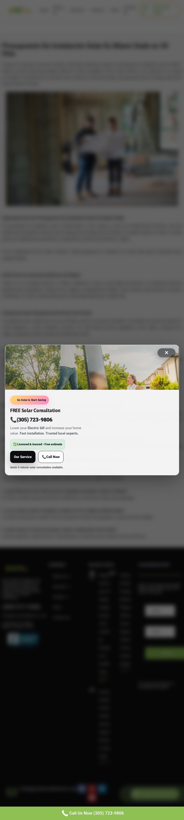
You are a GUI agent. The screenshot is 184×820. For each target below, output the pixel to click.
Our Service (23, 457)
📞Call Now (51, 457)
